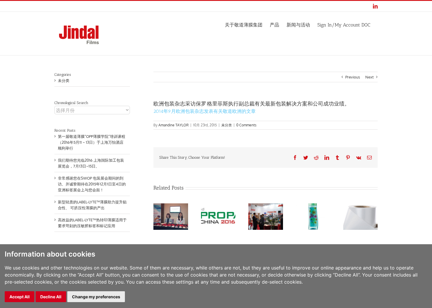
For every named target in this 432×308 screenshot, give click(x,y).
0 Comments (246, 125)
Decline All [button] (50, 296)
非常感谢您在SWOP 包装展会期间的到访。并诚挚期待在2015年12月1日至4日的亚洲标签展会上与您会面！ (92, 184)
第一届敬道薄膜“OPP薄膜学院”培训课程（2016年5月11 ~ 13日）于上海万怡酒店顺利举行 (91, 142)
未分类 (226, 125)
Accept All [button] (19, 296)
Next (369, 77)
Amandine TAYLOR (173, 125)
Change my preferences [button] (96, 296)
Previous (352, 77)
